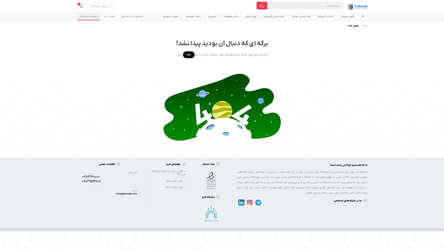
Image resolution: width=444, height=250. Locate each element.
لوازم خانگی (251, 16)
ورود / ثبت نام (99, 6)
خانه (365, 26)
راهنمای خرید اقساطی (132, 16)
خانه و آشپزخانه (326, 16)
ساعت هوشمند (193, 16)
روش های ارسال (174, 180)
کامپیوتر (212, 16)
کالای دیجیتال (347, 16)
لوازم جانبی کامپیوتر (274, 16)
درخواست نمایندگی (88, 16)
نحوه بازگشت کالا (174, 187)
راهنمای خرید (173, 164)
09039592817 (91, 181)
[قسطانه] (357, 5)
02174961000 (91, 177)
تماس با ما (109, 16)
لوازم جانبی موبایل (301, 16)
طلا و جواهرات (231, 16)
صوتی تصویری (170, 16)
